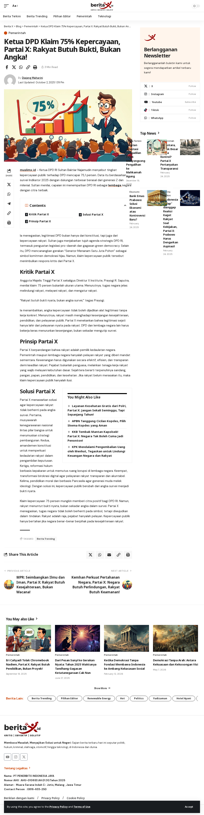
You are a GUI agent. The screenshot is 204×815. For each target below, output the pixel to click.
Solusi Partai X (93, 214)
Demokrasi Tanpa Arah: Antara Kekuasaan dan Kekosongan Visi (175, 662)
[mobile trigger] (7, 6)
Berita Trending (46, 538)
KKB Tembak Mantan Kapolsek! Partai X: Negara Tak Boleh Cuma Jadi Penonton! (95, 436)
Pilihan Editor (69, 698)
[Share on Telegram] (9, 203)
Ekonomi (134, 191)
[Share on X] (14, 67)
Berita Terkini (133, 141)
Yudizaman (160, 698)
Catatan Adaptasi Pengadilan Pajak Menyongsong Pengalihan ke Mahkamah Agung (135, 160)
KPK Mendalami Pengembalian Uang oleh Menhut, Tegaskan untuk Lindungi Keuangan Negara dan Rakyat (96, 451)
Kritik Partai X (39, 214)
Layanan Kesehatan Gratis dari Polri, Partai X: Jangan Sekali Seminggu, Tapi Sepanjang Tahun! (97, 410)
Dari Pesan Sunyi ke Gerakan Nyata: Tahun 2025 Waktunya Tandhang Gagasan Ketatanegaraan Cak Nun (75, 666)
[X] (170, 86)
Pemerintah (17, 33)
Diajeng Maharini (32, 78)
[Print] (35, 67)
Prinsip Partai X (40, 221)
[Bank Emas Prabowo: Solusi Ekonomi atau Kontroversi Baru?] (157, 198)
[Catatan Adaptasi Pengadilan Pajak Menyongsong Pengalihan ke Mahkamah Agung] (157, 147)
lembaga (115, 185)
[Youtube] (170, 102)
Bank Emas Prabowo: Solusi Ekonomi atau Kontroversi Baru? (137, 207)
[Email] (109, 555)
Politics (139, 698)
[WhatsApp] (170, 118)
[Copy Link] (28, 67)
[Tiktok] (170, 110)
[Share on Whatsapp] (21, 67)
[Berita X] (102, 6)
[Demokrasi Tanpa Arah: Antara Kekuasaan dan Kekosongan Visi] (175, 638)
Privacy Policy (58, 806)
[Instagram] (170, 94)
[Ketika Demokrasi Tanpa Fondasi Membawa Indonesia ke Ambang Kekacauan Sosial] (126, 638)
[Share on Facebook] (7, 67)
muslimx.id (28, 170)
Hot (122, 698)
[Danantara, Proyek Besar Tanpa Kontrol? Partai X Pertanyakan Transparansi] (190, 147)
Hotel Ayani (184, 698)
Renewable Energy (99, 698)
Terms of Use (82, 806)
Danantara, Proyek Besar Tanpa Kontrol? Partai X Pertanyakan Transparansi (169, 156)
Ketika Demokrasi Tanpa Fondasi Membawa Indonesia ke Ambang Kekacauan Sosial (124, 664)
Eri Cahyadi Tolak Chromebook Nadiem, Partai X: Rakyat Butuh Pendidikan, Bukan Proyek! (28, 664)
